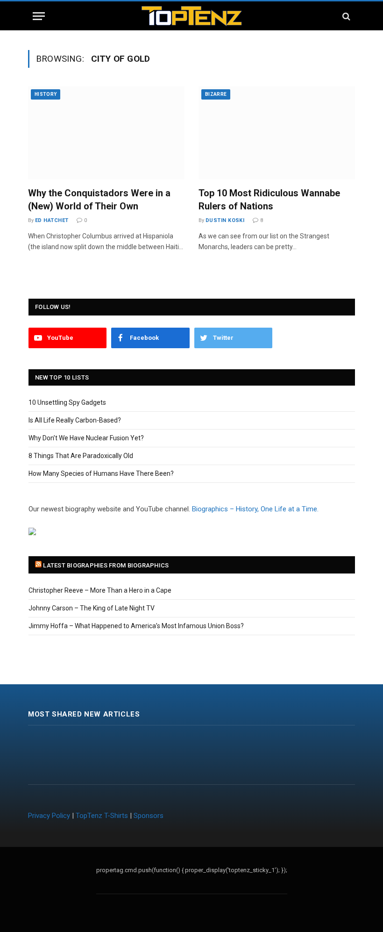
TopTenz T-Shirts (102, 815)
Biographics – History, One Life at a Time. (255, 509)
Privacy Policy (49, 815)
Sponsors (148, 815)
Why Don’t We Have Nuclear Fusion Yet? (86, 438)
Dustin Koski (225, 220)
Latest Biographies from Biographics (106, 565)
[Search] (345, 16)
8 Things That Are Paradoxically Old (80, 455)
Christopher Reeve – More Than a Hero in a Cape (99, 590)
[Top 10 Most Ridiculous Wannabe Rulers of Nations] (277, 132)
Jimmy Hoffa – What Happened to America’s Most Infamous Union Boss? (136, 626)
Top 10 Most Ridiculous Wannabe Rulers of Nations (269, 199)
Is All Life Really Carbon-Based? (74, 420)
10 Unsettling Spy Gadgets (67, 402)
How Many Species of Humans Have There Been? (101, 473)
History (46, 94)
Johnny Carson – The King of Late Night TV (91, 608)
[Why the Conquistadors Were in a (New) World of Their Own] (106, 132)
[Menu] (39, 16)
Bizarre (216, 94)
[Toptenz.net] (192, 16)
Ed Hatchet (51, 220)
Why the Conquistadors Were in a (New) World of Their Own (99, 199)
